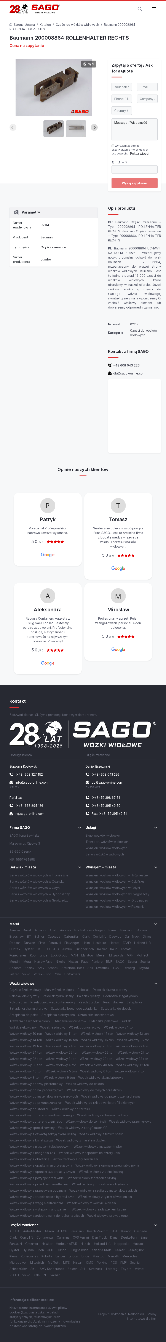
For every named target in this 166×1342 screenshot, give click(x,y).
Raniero (97, 961)
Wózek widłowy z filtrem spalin (101, 1134)
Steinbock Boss (73, 968)
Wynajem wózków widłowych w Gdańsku (115, 881)
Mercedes (130, 1256)
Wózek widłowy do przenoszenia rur (36, 1102)
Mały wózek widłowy (59, 990)
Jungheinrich (84, 949)
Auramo (65, 930)
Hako (86, 943)
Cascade (54, 936)
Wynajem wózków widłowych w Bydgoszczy (117, 894)
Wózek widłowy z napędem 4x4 (33, 1153)
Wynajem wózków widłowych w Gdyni (113, 888)
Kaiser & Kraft (102, 1250)
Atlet (53, 930)
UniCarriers (72, 974)
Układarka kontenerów (70, 1021)
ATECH (62, 1231)
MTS (66, 1262)
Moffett (142, 955)
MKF (130, 955)
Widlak (126, 1021)
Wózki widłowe (22, 984)
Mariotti (113, 1256)
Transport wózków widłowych (107, 842)
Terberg (129, 968)
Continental (45, 1237)
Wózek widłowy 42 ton (132, 1065)
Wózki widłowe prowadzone (107, 1215)
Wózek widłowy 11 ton (61, 1033)
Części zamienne (53, 247)
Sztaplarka (134, 1002)
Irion (41, 1250)
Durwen (29, 943)
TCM (116, 968)
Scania (145, 961)
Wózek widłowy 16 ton (97, 1040)
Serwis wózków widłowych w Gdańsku (37, 881)
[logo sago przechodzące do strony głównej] (35, 8)
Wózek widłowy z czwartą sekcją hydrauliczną (43, 1134)
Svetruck (102, 968)
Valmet (140, 1269)
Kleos (14, 1256)
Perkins (102, 1262)
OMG (89, 1262)
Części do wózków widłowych (77, 24)
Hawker (47, 1244)
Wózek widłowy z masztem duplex (81, 1140)
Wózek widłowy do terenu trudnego (103, 1115)
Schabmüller (18, 1269)
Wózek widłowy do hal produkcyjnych (37, 1090)
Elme (41, 943)
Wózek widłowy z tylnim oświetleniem (105, 1197)
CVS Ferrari (81, 1237)
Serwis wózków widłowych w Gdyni (35, 888)
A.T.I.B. (15, 1231)
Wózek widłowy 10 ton (26, 1033)
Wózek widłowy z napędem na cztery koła (89, 1153)
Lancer (60, 1256)
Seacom (15, 968)
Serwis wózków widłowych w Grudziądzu (39, 900)
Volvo (26, 974)
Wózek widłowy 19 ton (26, 1046)
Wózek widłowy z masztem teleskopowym (40, 1146)
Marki (14, 924)
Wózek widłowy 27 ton (134, 1052)
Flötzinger (71, 943)
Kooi (33, 955)
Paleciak (83, 990)
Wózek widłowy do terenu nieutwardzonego (42, 1115)
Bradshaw (17, 936)
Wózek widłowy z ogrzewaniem (75, 1159)
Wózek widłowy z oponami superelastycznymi (42, 1171)
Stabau (53, 968)
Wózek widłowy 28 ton (26, 1059)
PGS (114, 1262)
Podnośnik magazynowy (120, 996)
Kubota (47, 1256)
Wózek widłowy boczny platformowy (36, 1084)
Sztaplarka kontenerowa (96, 1015)
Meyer (101, 955)
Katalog (45, 24)
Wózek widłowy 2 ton (60, 1046)
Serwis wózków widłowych (105, 854)
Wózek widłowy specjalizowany (32, 1128)
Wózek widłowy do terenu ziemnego (36, 1121)
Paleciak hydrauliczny (58, 996)
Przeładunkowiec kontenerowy (52, 1002)
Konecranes (18, 955)
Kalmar (102, 949)
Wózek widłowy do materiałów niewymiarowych (44, 1096)
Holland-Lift (142, 943)
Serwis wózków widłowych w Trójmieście (39, 875)
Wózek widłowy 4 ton (61, 1065)
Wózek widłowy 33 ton (132, 1059)
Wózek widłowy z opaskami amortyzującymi (41, 1165)
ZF (45, 1275)
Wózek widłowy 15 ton (61, 1040)
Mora (27, 961)
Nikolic (60, 961)
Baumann (47, 237)
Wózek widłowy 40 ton (96, 1065)
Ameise (15, 930)
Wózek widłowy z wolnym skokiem (91, 1203)
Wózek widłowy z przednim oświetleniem (39, 1184)
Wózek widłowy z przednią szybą (92, 1178)
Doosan (15, 943)
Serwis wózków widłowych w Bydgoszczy (40, 894)
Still (90, 968)
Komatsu (127, 949)
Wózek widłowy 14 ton (26, 1040)
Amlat (27, 930)
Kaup (114, 949)
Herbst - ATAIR (120, 943)
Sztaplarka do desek (116, 1008)
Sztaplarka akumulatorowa (29, 1008)
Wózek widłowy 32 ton (96, 1059)
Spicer (72, 1269)
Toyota (143, 968)
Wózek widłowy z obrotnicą (29, 1159)
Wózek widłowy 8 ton (25, 1077)
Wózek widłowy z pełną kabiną (101, 1171)
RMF (109, 961)
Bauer (113, 930)
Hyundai (28, 1250)
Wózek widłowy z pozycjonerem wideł (37, 1178)
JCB (47, 949)
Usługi (91, 828)
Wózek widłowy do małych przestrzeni (94, 1090)
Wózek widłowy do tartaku (70, 1109)
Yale (58, 974)
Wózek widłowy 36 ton (26, 1065)
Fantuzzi (55, 943)
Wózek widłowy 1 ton (119, 1027)
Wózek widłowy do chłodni (85, 1084)
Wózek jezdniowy (52, 1027)
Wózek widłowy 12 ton (97, 1033)
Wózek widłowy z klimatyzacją (31, 1140)
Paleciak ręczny (88, 996)
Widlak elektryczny (23, 1027)
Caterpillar (71, 936)
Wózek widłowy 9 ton (59, 1077)
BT (29, 936)
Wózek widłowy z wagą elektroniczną (37, 1203)
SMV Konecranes (52, 1269)
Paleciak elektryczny (24, 996)
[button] (139, 8)
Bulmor (39, 936)
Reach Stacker (89, 1002)
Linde (44, 955)
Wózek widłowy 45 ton (26, 1071)
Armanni (40, 930)
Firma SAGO (20, 828)
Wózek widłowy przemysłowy (130, 1121)
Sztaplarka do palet (24, 1015)
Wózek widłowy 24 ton (26, 1052)
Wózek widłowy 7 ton (130, 1071)
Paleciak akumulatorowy (110, 990)
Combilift (99, 936)
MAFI (74, 955)
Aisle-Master (32, 1231)
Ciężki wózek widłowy (25, 990)
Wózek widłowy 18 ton (133, 1040)
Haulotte (99, 943)
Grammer (31, 1244)
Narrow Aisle (43, 961)
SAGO (120, 961)
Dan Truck (132, 936)
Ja (38, 949)
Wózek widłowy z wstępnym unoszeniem (39, 1209)
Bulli (115, 1231)
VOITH (14, 1275)
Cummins (63, 1237)
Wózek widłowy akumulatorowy (100, 1077)
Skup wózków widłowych (103, 835)
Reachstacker (113, 1002)
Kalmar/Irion (136, 1250)
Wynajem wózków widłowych (106, 848)
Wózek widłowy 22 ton (132, 1046)
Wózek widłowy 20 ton (96, 1046)
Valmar (55, 1275)
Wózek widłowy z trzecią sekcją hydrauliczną (42, 1197)
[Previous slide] (13, 127)
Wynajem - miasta (101, 867)
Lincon (73, 1256)
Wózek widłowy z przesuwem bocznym (38, 1190)
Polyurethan (18, 1002)
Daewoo (115, 936)
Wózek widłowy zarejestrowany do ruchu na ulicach (47, 1215)
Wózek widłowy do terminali (86, 1121)
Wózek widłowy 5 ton (61, 1071)
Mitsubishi (116, 955)
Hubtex (15, 949)
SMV (41, 968)
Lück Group (59, 955)
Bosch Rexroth (98, 1231)
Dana (114, 1237)
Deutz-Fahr (129, 1237)
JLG (56, 949)
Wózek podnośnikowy (85, 1027)
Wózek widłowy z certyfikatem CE (82, 1128)
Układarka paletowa (103, 1021)
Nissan (73, 961)
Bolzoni (142, 930)
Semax (29, 968)
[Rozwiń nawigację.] (154, 8)
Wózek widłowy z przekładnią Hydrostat (101, 1184)
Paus (84, 961)
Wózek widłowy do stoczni (29, 1109)
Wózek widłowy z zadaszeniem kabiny (99, 1209)
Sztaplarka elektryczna (58, 1015)
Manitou (87, 955)
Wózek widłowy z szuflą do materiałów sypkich (103, 1190)
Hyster (29, 949)
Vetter (14, 974)
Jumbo (67, 949)
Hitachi (86, 1244)
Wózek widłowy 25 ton (62, 1052)
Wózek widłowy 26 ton (98, 1052)
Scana (132, 961)
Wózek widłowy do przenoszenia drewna (110, 1096)
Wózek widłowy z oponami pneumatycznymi (107, 1165)
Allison (49, 1231)
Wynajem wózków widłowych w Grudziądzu (117, 900)
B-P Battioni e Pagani (89, 930)
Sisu (33, 1269)
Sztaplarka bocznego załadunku (74, 1008)
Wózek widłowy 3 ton (61, 1059)
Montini (15, 961)
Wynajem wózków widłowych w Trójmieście (117, 875)
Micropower (18, 1262)
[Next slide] (94, 127)
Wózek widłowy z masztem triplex (98, 1146)
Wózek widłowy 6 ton (95, 1071)
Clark (85, 936)
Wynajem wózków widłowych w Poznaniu (115, 906)
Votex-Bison (42, 974)
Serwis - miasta (23, 867)
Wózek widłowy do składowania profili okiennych (100, 1102)
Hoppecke (121, 1244)
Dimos (147, 936)
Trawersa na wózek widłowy (30, 1021)
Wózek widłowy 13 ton (133, 1033)
